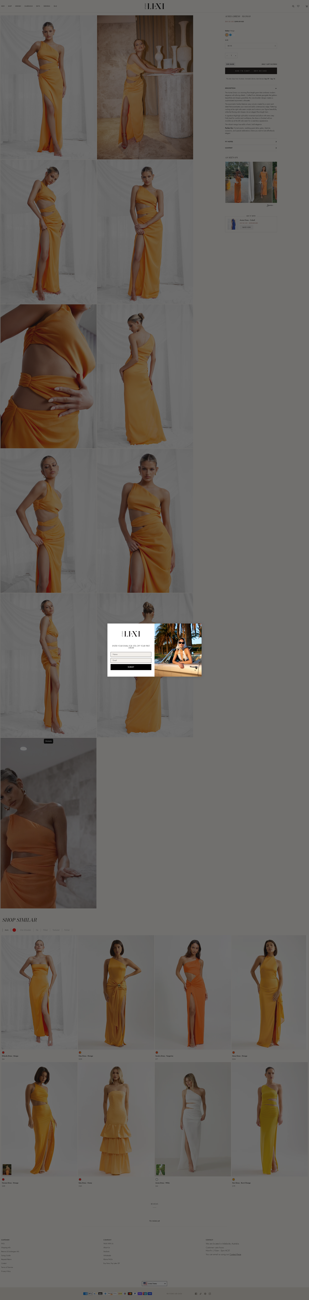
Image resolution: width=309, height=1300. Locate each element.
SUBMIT (131, 667)
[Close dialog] (198, 626)
